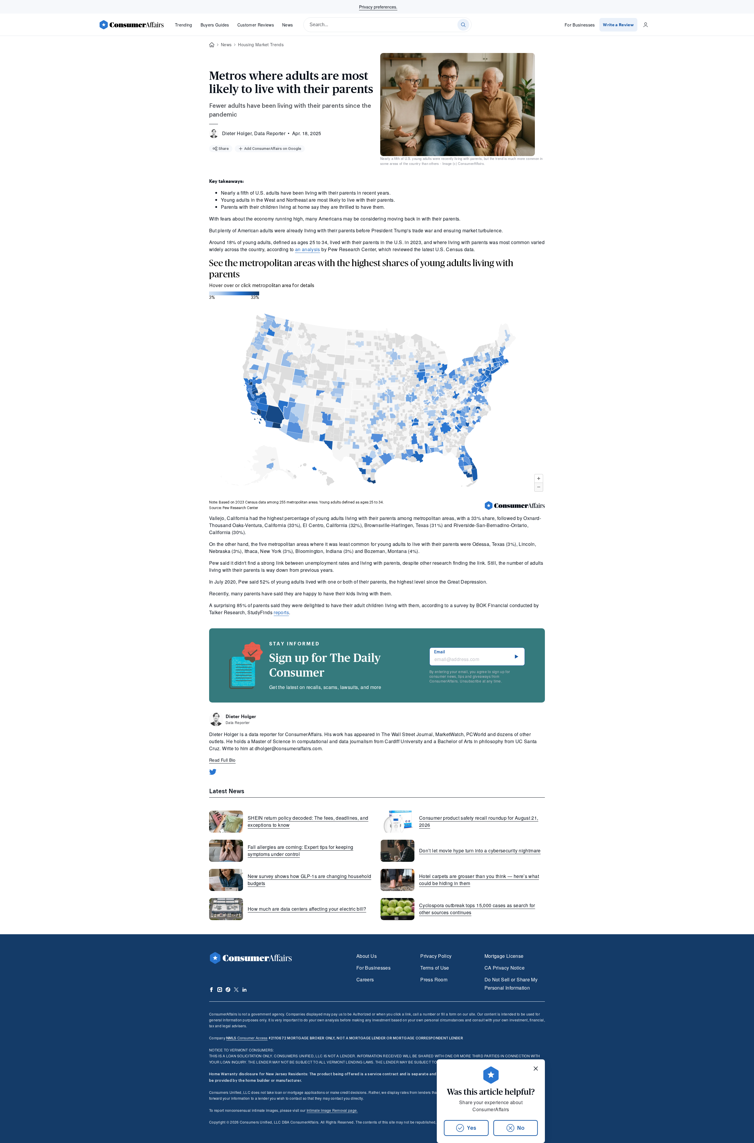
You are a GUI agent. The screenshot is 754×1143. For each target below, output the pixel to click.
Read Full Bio (222, 760)
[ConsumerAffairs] (131, 24)
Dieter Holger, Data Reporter (253, 133)
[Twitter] (212, 772)
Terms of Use (434, 967)
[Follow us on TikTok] (228, 989)
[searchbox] (387, 24)
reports (281, 612)
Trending (183, 25)
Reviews (255, 25)
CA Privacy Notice (505, 967)
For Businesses (580, 25)
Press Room (433, 979)
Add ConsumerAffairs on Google (272, 148)
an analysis (307, 249)
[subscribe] (516, 656)
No (521, 1128)
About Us (366, 955)
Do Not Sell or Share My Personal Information (511, 983)
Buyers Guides (215, 25)
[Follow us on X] (236, 989)
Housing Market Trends (261, 44)
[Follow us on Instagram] (219, 989)
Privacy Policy (436, 955)
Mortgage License (504, 955)
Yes (471, 1128)
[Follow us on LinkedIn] (244, 989)
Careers (365, 979)
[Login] (646, 25)
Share (224, 148)
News (287, 25)
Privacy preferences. (378, 7)
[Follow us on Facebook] (211, 989)
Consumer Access (246, 1037)
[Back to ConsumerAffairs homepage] (211, 45)
